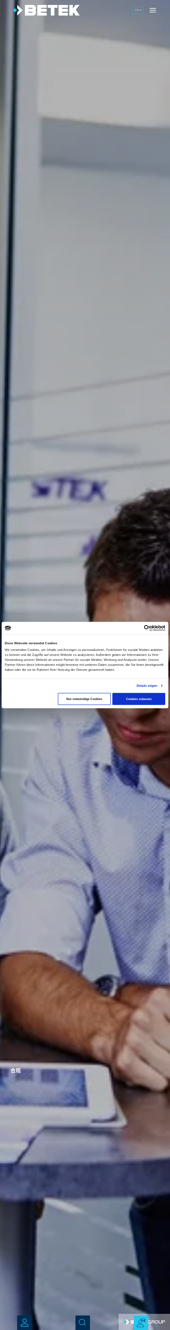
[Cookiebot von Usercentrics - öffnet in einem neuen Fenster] (147, 628)
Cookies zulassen (139, 698)
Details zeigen (147, 685)
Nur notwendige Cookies (84, 698)
